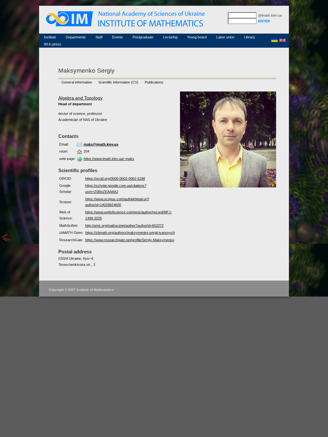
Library (249, 37)
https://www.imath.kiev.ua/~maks (109, 159)
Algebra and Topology (80, 97)
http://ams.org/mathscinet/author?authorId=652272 (124, 225)
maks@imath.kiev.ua (101, 144)
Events (117, 37)
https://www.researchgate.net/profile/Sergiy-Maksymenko (129, 240)
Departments (76, 37)
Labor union (225, 37)
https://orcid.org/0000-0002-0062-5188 (115, 178)
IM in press (52, 44)
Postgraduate (143, 37)
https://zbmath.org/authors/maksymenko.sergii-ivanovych (130, 232)
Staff (98, 37)
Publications (154, 82)
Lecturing (170, 37)
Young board (197, 37)
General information (77, 82)
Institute (50, 37)
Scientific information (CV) (118, 82)
